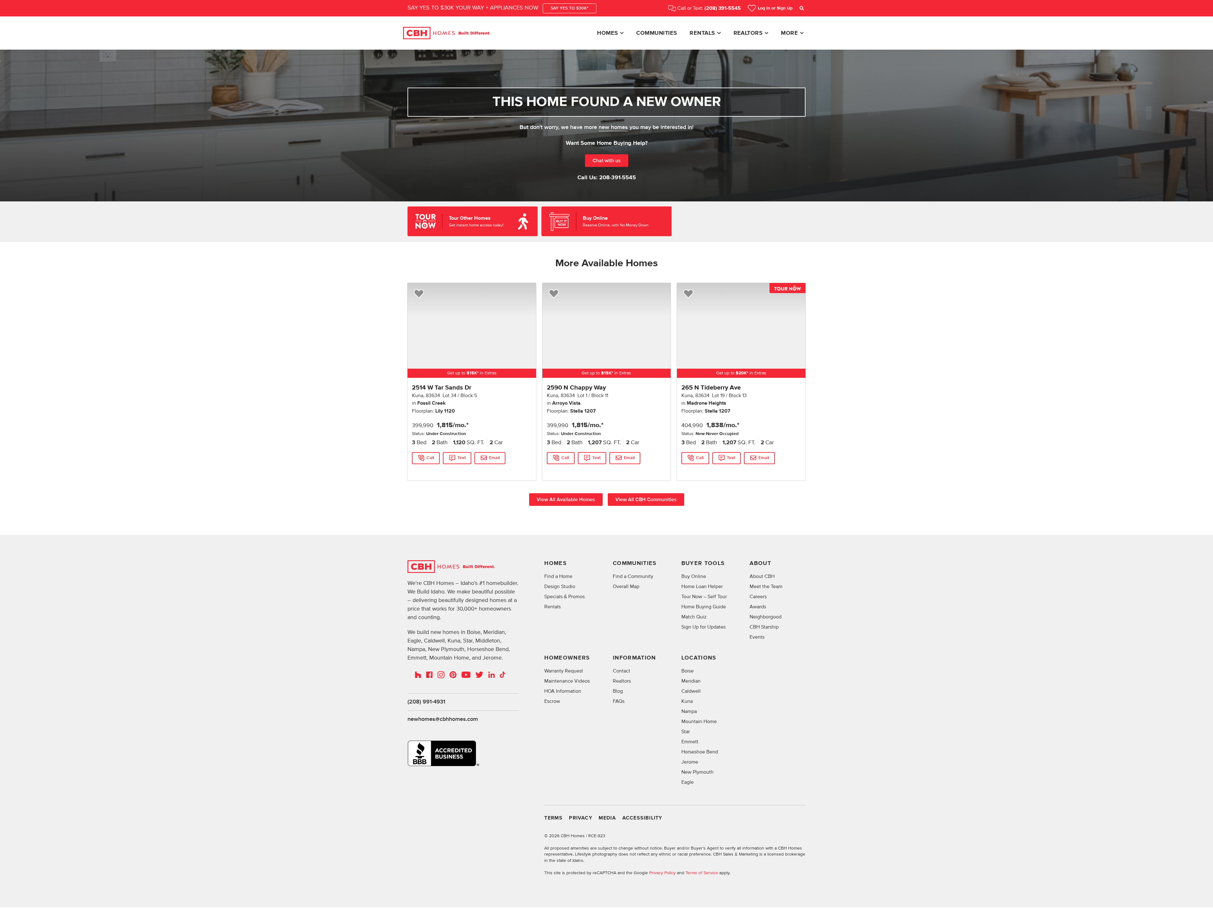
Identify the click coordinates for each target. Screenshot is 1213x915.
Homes (607, 33)
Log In (775, 8)
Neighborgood (766, 617)
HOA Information (562, 691)
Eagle (687, 782)
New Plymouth (697, 772)
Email (494, 458)
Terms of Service (701, 872)
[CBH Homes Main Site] (446, 33)
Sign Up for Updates (703, 627)
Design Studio (559, 586)
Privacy (580, 818)
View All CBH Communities (646, 499)
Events (757, 637)
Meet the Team (766, 586)
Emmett (689, 742)
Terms (553, 818)
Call (430, 458)
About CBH (762, 576)
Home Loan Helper (702, 586)
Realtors (748, 33)
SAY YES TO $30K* (569, 8)
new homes (613, 127)
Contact (621, 671)
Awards (758, 607)
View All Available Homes (566, 499)
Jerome (689, 762)
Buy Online (693, 576)
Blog (618, 691)
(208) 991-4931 (426, 701)
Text (461, 458)
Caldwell (691, 691)
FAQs (619, 701)
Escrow (552, 701)
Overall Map (626, 586)
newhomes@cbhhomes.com (442, 719)
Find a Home (558, 576)
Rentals (702, 33)
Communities (656, 33)
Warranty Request (563, 671)
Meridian (691, 681)
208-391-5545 (617, 177)
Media (607, 818)
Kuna (687, 701)
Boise (687, 671)
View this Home (427, 470)
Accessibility (642, 818)
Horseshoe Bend (699, 752)
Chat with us (607, 160)
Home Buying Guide (703, 607)
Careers (758, 596)
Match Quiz (694, 617)
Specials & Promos (564, 596)
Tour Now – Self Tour (704, 596)
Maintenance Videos (567, 681)
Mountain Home (699, 721)
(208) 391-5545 (722, 8)
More (789, 33)
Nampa (689, 711)
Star (685, 731)
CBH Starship (764, 627)
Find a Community (633, 576)
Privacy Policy (662, 872)
